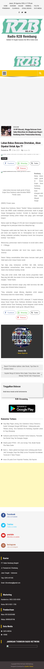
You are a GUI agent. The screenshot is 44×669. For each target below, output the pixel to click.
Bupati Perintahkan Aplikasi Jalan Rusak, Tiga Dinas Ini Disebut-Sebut (21, 367)
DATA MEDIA (38, 8)
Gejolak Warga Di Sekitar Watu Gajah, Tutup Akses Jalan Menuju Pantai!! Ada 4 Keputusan (22, 374)
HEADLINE (16, 127)
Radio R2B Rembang (22, 36)
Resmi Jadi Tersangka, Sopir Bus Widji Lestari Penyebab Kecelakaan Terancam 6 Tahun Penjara (23, 452)
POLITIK (36, 6)
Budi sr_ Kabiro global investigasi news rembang (18, 450)
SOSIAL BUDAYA (27, 8)
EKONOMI (13, 6)
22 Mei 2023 (15, 150)
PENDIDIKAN (6, 8)
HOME (5, 6)
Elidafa (5, 443)
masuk (12, 392)
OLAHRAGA (15, 8)
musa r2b (26, 150)
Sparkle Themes (29, 666)
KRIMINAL (29, 6)
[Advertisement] (22, 103)
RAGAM (20, 6)
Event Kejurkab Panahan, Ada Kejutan (25, 460)
